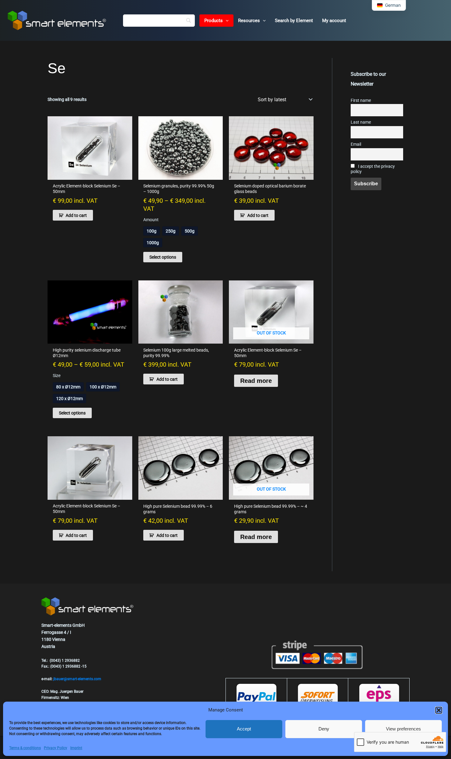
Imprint (76, 748)
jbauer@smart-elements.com (77, 679)
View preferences (403, 728)
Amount (151, 219)
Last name (361, 122)
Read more (256, 380)
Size (56, 375)
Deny (323, 728)
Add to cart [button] (76, 215)
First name (361, 100)
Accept (244, 728)
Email (356, 144)
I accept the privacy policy (373, 169)
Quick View (89, 174)
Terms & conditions (25, 748)
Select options (162, 257)
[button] (439, 710)
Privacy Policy (55, 748)
